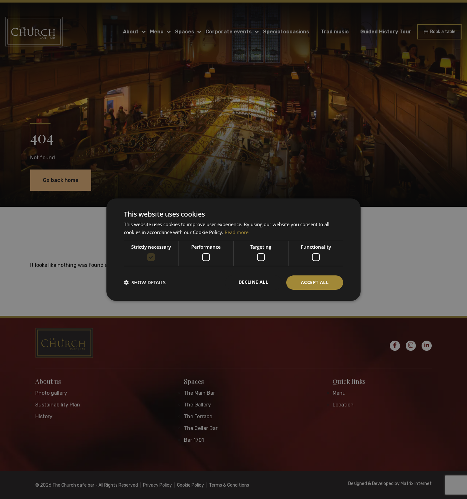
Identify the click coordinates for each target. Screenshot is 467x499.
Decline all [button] (253, 282)
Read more (236, 232)
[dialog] (233, 249)
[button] (145, 282)
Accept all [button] (314, 282)
